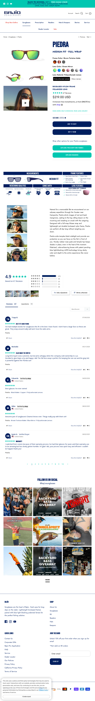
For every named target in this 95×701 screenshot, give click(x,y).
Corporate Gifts (10, 642)
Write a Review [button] (81, 293)
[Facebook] (4, 4)
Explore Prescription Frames (72, 148)
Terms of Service (11, 671)
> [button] (67, 464)
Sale (55, 29)
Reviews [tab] (9, 304)
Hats (51, 621)
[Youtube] (11, 4)
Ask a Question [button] (62, 293)
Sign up (56, 661)
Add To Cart (72, 124)
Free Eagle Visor (59, 2)
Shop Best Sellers (11, 22)
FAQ (6, 649)
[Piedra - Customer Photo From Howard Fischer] (35, 294)
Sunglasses (26, 22)
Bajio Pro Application (12, 646)
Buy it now (72, 132)
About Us (53, 607)
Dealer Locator (43, 29)
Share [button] (10, 338)
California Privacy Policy (13, 667)
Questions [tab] (25, 304)
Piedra (20, 37)
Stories (77, 22)
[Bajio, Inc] (12, 13)
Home (5, 37)
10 (63, 464)
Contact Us (9, 638)
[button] (55, 62)
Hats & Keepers (64, 22)
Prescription (39, 22)
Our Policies (9, 660)
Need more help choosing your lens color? (70, 111)
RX (51, 614)
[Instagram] (8, 4)
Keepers (53, 625)
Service (87, 22)
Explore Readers (72, 155)
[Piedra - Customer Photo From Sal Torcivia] (9, 294)
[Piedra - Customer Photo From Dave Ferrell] (26, 294)
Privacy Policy (10, 664)
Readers (51, 22)
